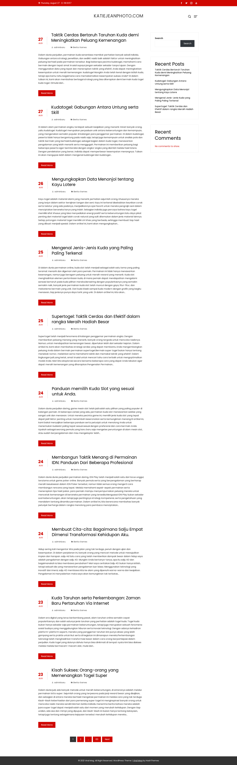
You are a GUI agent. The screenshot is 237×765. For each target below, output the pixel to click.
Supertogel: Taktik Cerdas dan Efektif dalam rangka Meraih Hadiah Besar (96, 319)
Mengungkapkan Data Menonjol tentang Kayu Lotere (93, 181)
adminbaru (59, 47)
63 (97, 739)
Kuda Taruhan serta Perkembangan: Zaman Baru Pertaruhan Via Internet (96, 600)
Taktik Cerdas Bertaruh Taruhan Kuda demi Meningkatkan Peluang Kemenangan (95, 37)
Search (159, 38)
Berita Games (80, 47)
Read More (47, 93)
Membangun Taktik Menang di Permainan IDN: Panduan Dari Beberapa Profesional (94, 460)
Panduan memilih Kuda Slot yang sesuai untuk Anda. (93, 391)
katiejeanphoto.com (118, 16)
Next (107, 739)
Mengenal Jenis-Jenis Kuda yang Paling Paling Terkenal (92, 250)
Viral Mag (137, 760)
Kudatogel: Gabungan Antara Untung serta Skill (94, 109)
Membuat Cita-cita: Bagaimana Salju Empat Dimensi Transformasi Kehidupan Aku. (97, 532)
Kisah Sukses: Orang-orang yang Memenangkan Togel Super (85, 672)
